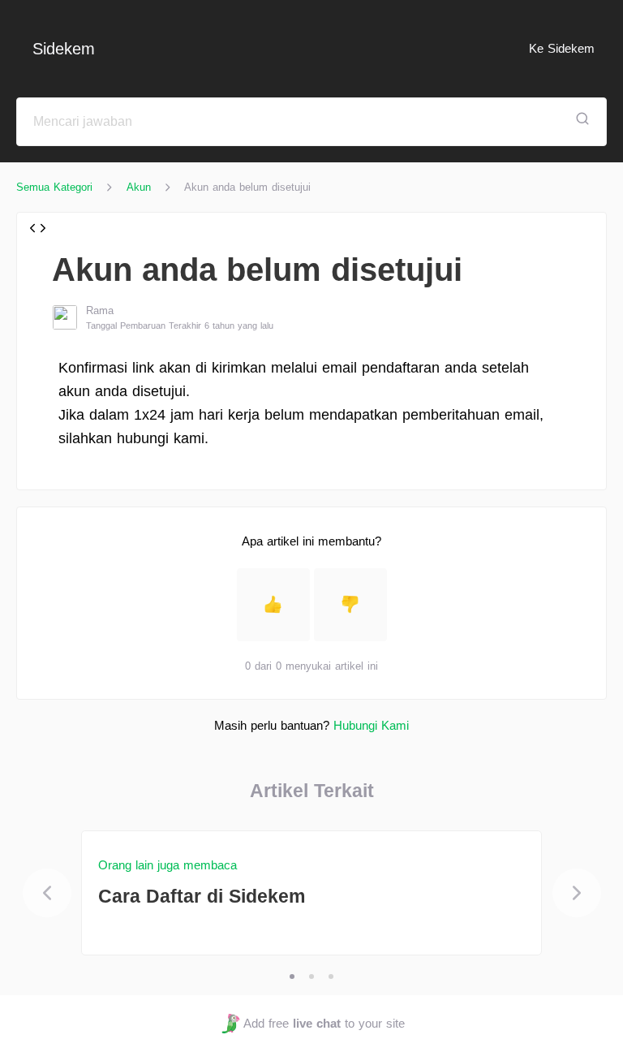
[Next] (576, 893)
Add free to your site (323, 1023)
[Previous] (47, 893)
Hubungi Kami (371, 725)
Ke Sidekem (562, 48)
